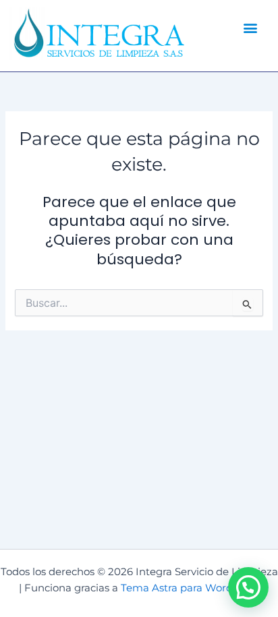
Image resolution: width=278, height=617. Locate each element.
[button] (250, 27)
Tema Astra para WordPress (190, 588)
